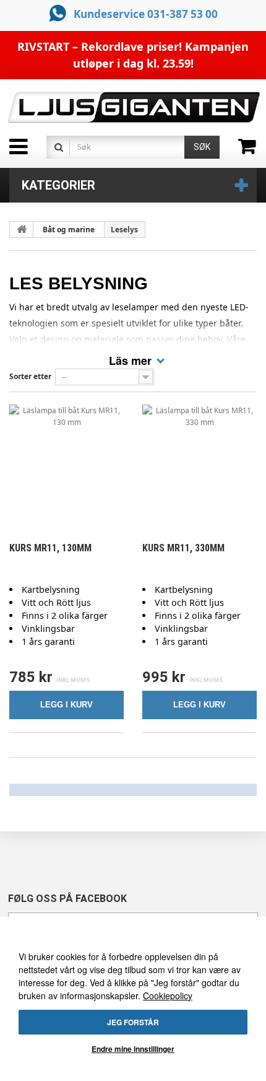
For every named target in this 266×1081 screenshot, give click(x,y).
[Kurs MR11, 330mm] (199, 462)
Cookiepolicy (167, 995)
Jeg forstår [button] (133, 1022)
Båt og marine (69, 229)
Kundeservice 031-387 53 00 (146, 14)
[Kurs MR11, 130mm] (66, 462)
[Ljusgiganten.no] (133, 107)
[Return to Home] (21, 229)
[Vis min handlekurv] (252, 151)
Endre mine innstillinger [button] (133, 1048)
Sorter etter (30, 376)
